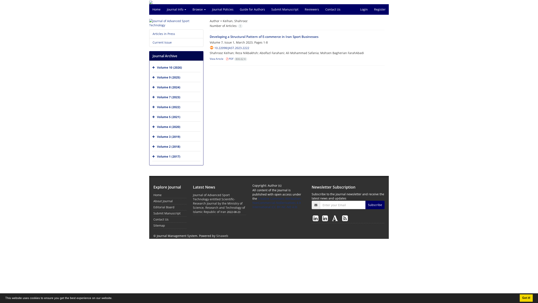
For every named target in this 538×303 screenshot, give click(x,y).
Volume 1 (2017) (168, 156)
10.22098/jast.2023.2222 (231, 48)
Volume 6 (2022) (168, 107)
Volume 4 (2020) (168, 127)
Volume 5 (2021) (168, 117)
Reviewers (312, 9)
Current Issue (162, 42)
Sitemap (159, 225)
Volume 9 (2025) (168, 77)
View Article (216, 59)
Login (364, 9)
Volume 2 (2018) (168, 147)
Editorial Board (163, 207)
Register (380, 9)
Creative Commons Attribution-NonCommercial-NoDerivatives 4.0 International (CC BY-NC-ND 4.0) (277, 203)
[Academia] (336, 218)
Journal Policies (222, 9)
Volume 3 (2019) (168, 137)
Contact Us (332, 9)
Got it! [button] (526, 297)
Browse (198, 9)
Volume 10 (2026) (169, 67)
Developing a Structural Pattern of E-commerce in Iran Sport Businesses (264, 37)
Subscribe (375, 205)
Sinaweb (222, 236)
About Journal (163, 201)
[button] (114, 298)
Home (156, 9)
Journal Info (175, 9)
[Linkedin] (316, 218)
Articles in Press (164, 34)
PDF (237, 59)
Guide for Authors (252, 9)
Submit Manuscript (284, 9)
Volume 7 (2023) (168, 97)
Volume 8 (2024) (168, 87)
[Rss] (345, 218)
